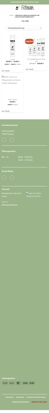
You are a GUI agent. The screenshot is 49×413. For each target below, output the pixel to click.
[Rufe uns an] (12, 140)
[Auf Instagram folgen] (12, 177)
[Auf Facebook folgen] (4, 177)
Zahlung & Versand (9, 205)
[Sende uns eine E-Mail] (4, 140)
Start (11, 15)
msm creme (12, 99)
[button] (3, 8)
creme (12, 59)
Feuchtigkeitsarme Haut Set (36, 60)
